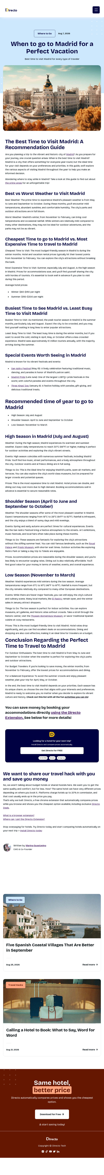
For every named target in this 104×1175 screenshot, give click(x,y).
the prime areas (13, 183)
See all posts (89, 886)
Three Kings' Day (20, 385)
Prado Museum (26, 547)
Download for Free (52, 1114)
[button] (96, 9)
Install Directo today (31, 830)
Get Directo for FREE (52, 750)
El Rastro (57, 598)
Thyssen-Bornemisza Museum (47, 616)
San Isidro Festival (21, 368)
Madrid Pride (18, 377)
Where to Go (45, 33)
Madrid (70, 154)
